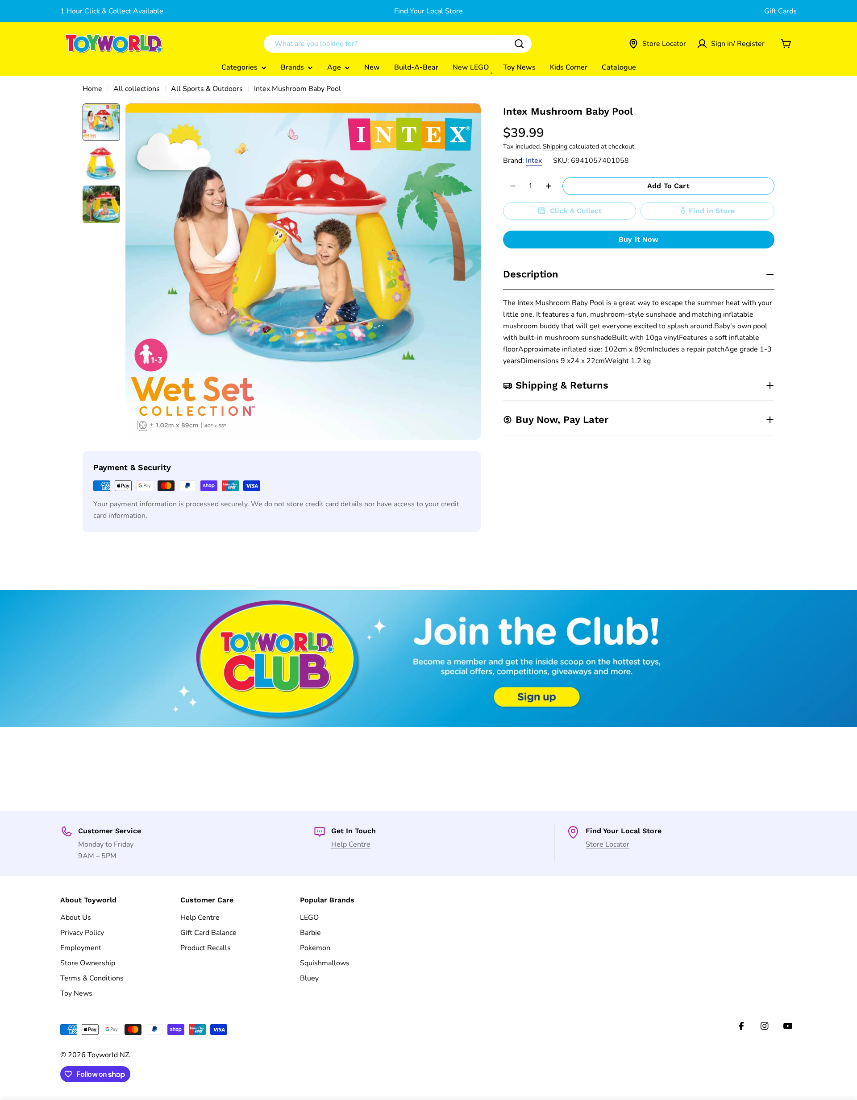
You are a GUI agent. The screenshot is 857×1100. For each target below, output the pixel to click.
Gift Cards (780, 11)
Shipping (555, 146)
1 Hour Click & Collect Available (111, 11)
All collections (136, 89)
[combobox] (398, 44)
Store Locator (607, 844)
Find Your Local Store (428, 11)
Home (92, 89)
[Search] (519, 43)
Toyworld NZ (108, 1055)
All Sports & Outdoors (207, 89)
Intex (534, 160)
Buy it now (639, 239)
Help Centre (350, 844)
